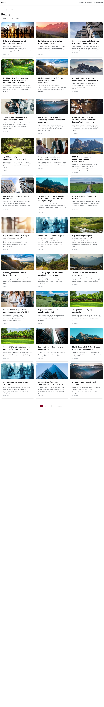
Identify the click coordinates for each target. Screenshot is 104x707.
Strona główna (98, 2)
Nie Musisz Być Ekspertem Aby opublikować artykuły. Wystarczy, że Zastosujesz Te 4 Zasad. (16, 80)
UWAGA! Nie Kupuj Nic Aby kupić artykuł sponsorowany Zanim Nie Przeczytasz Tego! (51, 198)
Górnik (4, 2)
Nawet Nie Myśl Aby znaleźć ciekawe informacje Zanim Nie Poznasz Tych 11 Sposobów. (84, 120)
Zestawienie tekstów (85, 2)
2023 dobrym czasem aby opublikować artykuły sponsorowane (82, 159)
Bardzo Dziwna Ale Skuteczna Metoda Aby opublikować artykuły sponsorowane (51, 120)
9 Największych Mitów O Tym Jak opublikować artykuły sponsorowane (51, 80)
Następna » (60, 406)
